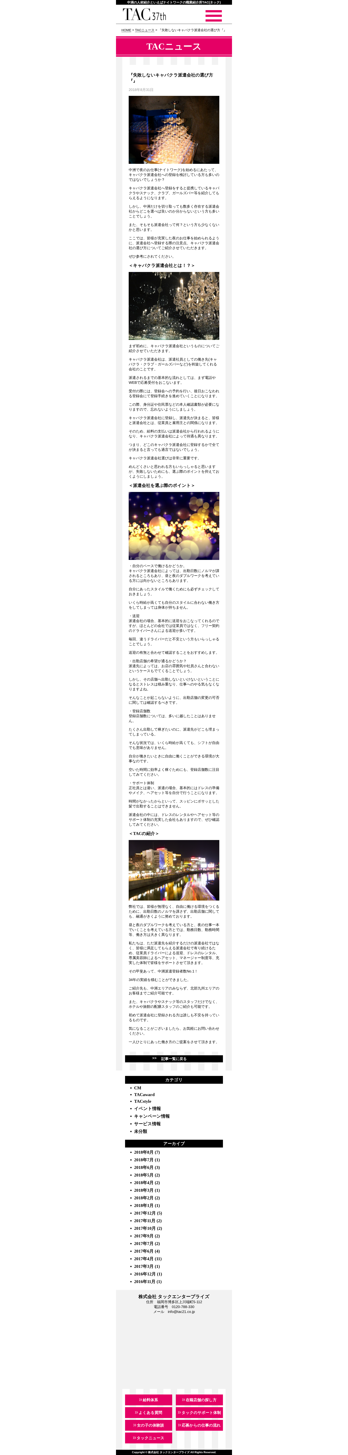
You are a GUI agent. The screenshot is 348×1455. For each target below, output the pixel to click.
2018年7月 (144, 1159)
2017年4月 (144, 1258)
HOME (126, 30)
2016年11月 (145, 1281)
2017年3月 (144, 1266)
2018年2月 (144, 1198)
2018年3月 (144, 1190)
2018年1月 (144, 1205)
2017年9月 (144, 1236)
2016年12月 (145, 1274)
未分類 (140, 1131)
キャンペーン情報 (152, 1116)
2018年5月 (144, 1175)
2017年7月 (144, 1243)
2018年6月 (144, 1167)
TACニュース (144, 30)
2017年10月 (145, 1228)
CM (137, 1088)
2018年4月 (144, 1182)
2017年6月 (144, 1251)
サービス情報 (147, 1123)
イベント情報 (147, 1108)
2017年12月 (145, 1213)
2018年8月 (144, 1152)
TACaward (144, 1094)
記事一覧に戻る (174, 1059)
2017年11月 (145, 1220)
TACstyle (142, 1101)
